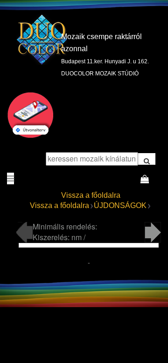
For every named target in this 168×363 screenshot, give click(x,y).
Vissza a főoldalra (90, 195)
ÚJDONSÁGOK (120, 205)
